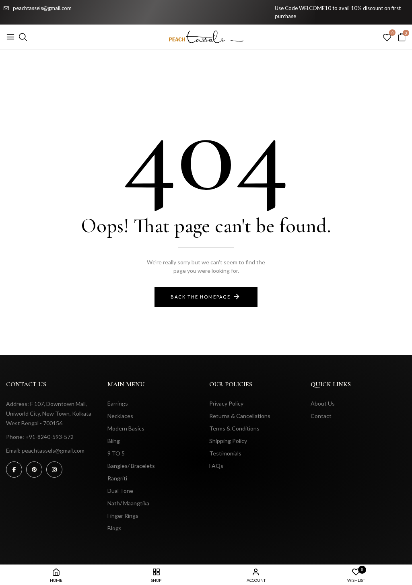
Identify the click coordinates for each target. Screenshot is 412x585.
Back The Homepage (201, 296)
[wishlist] (387, 38)
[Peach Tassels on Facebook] (14, 469)
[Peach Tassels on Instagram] (54, 469)
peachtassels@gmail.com (42, 8)
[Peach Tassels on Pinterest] (34, 469)
